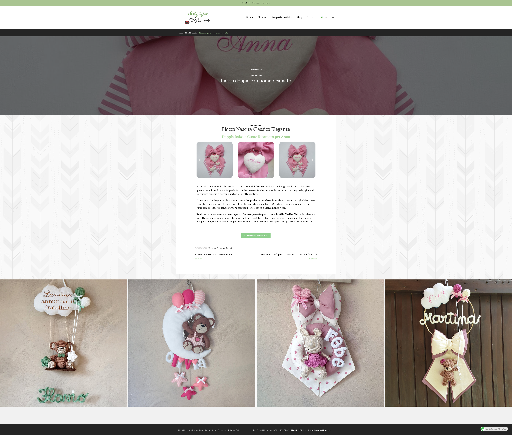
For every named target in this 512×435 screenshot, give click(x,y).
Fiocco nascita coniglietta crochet (320, 345)
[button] (199, 160)
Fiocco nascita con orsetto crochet (448, 345)
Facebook (246, 3)
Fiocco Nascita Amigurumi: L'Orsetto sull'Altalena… (63, 345)
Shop (299, 17)
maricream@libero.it (320, 430)
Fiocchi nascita (191, 33)
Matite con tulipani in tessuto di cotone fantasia (289, 256)
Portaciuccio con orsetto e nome (214, 256)
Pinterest (255, 3)
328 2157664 (290, 430)
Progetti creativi (281, 17)
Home (249, 17)
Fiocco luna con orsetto (192, 345)
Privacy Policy (235, 430)
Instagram (266, 3)
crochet (313, 340)
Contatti (311, 17)
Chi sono (262, 17)
